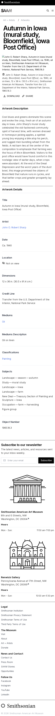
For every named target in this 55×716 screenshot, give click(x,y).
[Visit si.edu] (27, 706)
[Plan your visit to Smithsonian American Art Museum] (28, 519)
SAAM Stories (8, 666)
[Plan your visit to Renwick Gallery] (28, 584)
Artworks (25, 20)
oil (3, 321)
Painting (6, 358)
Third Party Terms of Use (13, 624)
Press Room (7, 662)
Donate (4, 647)
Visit (3, 634)
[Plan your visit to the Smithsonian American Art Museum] (27, 489)
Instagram (6, 685)
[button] (3, 74)
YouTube (5, 690)
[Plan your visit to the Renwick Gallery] (27, 554)
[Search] (47, 10)
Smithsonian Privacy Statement (16, 615)
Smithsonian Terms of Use (14, 619)
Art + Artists (9, 20)
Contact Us (6, 657)
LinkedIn (5, 694)
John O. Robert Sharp (14, 227)
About (4, 638)
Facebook (6, 681)
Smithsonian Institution (12, 610)
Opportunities (7, 671)
